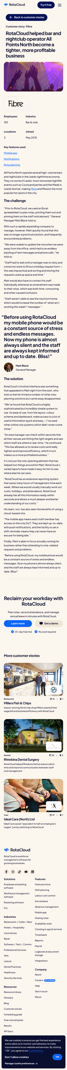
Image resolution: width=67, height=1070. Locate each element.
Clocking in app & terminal (48, 929)
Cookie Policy (36, 1050)
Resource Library (12, 992)
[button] (46, 5)
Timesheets (41, 935)
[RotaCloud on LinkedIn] (32, 871)
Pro (5, 908)
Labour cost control (45, 895)
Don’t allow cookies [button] (17, 1057)
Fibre (34, 188)
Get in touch (41, 991)
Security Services (13, 978)
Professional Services (15, 950)
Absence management (47, 906)
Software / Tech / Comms (17, 944)
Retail (7, 938)
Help (37, 985)
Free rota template (13, 1020)
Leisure (7, 961)
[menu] (59, 5)
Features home (42, 884)
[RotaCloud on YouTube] (26, 871)
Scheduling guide (13, 1014)
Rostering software (14, 902)
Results (8, 1025)
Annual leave (41, 901)
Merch (38, 997)
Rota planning (12, 164)
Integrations (41, 960)
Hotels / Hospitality (14, 927)
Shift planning (42, 890)
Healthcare (9, 972)
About (38, 974)
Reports (39, 940)
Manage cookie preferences (20, 1063)
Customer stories (13, 1009)
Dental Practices (12, 966)
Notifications (11, 158)
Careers (39, 980)
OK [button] (57, 1057)
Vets (6, 955)
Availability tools (43, 923)
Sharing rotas (42, 918)
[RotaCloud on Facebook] (6, 871)
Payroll (38, 946)
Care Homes (10, 933)
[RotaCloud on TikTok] (19, 871)
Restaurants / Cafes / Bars (18, 922)
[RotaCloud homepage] (14, 5)
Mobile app (10, 153)
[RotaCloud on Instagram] (12, 871)
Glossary (8, 997)
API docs (8, 1031)
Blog (6, 1003)
